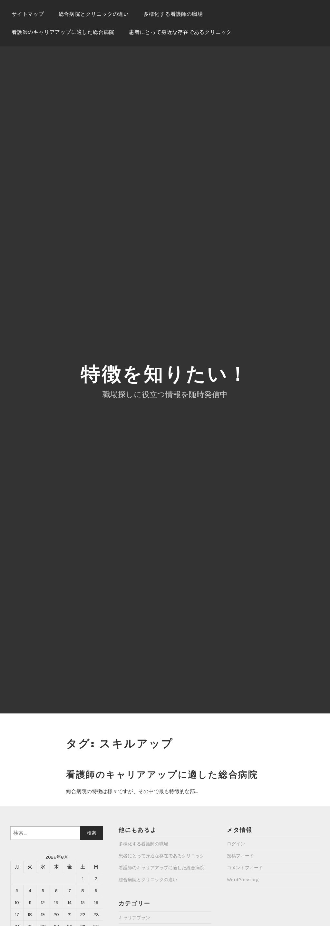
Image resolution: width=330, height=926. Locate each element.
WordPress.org (242, 879)
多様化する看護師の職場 (173, 14)
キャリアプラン (134, 918)
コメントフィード (245, 868)
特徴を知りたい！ (165, 374)
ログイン (236, 844)
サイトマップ (28, 14)
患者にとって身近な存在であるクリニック (180, 32)
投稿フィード (240, 856)
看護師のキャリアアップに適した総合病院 (63, 32)
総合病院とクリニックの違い (94, 14)
